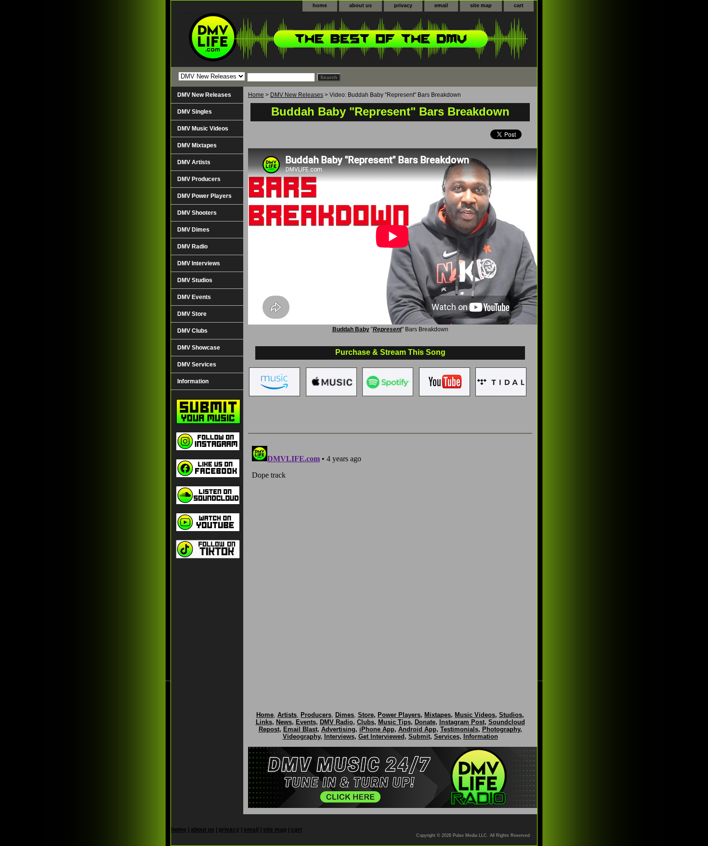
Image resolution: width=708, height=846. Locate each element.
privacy (403, 5)
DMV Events (194, 297)
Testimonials (459, 729)
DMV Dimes (193, 229)
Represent (387, 329)
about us (360, 5)
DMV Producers (199, 179)
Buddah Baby (350, 329)
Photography (501, 729)
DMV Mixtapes (197, 145)
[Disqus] (390, 562)
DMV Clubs (192, 330)
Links (264, 722)
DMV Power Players (204, 196)
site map (481, 5)
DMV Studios (194, 280)
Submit (419, 736)
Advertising (338, 729)
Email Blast (300, 729)
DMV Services (196, 364)
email (441, 5)
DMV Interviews (198, 263)
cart (519, 5)
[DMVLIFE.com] (291, 39)
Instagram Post (462, 722)
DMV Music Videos (202, 128)
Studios (510, 714)
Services (446, 736)
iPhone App (376, 729)
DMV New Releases (296, 94)
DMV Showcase (198, 347)
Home (256, 94)
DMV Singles (194, 111)
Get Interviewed (381, 736)
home (320, 5)
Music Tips (394, 722)
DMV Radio (192, 246)
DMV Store (192, 314)
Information (193, 381)
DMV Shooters (197, 212)
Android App (417, 729)
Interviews (339, 736)
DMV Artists (193, 162)
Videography (301, 736)
